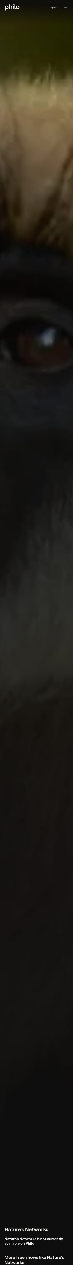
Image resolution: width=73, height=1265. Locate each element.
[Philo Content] (66, 7)
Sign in (53, 7)
